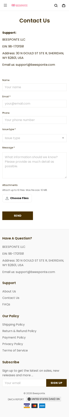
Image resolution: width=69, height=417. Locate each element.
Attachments (10, 185)
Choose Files (19, 198)
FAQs (6, 304)
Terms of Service (15, 350)
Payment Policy (14, 337)
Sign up (56, 383)
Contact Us (10, 298)
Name (5, 80)
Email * (6, 96)
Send (18, 216)
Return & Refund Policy (19, 331)
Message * (8, 147)
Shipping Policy (13, 324)
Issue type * (9, 129)
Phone (5, 112)
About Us (9, 291)
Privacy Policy (12, 344)
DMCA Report (16, 399)
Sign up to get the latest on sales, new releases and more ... (30, 372)
